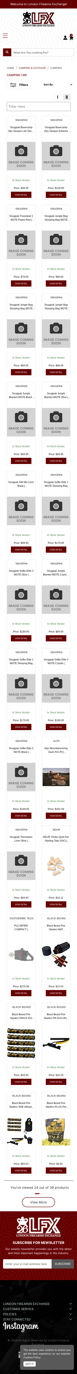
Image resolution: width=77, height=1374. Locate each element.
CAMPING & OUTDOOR (32, 67)
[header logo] (38, 18)
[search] (7, 52)
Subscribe (63, 1263)
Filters (23, 84)
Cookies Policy (32, 1357)
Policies (9, 1314)
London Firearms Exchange (26, 1304)
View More (38, 1202)
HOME (10, 67)
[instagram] (21, 1327)
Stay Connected (17, 1319)
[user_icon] (65, 38)
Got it (29, 1364)
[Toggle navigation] (5, 35)
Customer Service (18, 1309)
